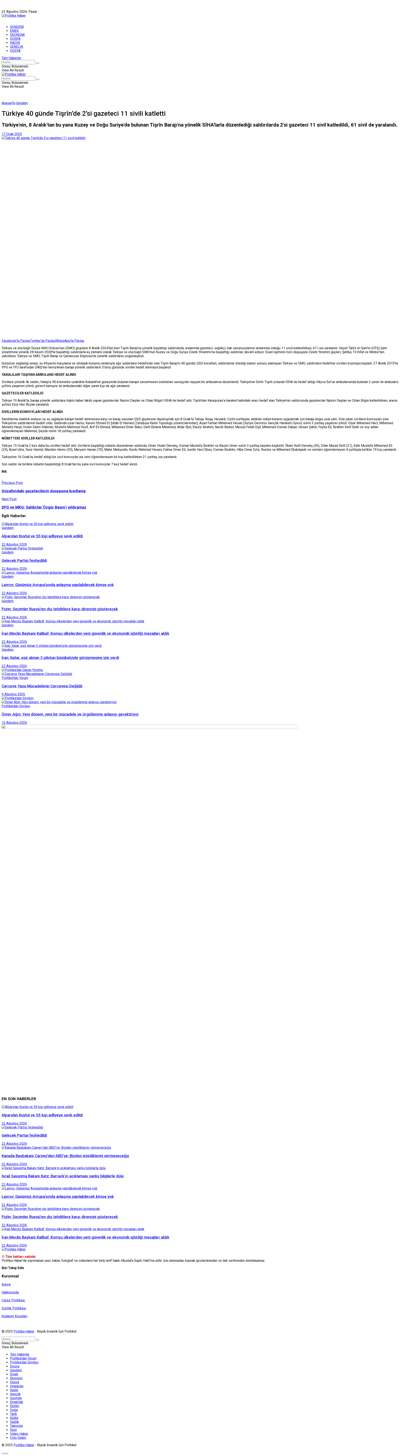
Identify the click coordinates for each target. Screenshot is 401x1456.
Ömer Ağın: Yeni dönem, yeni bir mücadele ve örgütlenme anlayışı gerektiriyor (70, 714)
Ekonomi (16, 1378)
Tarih (13, 1414)
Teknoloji (16, 1426)
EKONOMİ (17, 35)
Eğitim (14, 1406)
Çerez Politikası (13, 1300)
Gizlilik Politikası (14, 1308)
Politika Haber (24, 1331)
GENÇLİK (16, 47)
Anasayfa (8, 103)
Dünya (14, 1382)
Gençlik (15, 1394)
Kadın (14, 1390)
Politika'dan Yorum (15, 678)
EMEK (14, 31)
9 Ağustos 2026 (13, 694)
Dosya (14, 1366)
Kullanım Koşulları (14, 1316)
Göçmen (16, 1398)
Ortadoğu (16, 1386)
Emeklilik (16, 1402)
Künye (6, 8)
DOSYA (15, 51)
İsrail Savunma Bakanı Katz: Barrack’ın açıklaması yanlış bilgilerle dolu (63, 1176)
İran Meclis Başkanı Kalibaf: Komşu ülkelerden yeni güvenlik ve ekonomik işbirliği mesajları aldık (85, 633)
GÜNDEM (17, 27)
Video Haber (19, 1434)
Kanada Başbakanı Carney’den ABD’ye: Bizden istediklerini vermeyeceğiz (65, 1156)
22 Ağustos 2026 (14, 544)
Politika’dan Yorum (23, 1358)
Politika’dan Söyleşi (24, 1362)
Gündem (22, 103)
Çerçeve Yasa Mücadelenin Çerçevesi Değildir (42, 686)
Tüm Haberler (11, 58)
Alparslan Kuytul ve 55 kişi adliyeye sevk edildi (42, 536)
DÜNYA (15, 39)
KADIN (15, 43)
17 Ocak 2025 (12, 134)
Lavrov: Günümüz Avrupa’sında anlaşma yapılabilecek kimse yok (58, 585)
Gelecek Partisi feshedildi (24, 560)
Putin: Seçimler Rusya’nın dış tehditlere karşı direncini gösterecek (60, 609)
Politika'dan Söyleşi (16, 706)
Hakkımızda (21, 8)
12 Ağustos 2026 (14, 723)
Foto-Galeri (18, 1438)
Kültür (14, 1418)
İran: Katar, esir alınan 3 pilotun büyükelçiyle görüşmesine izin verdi (60, 657)
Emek (14, 1374)
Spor (13, 1430)
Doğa (14, 1410)
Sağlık (14, 1422)
